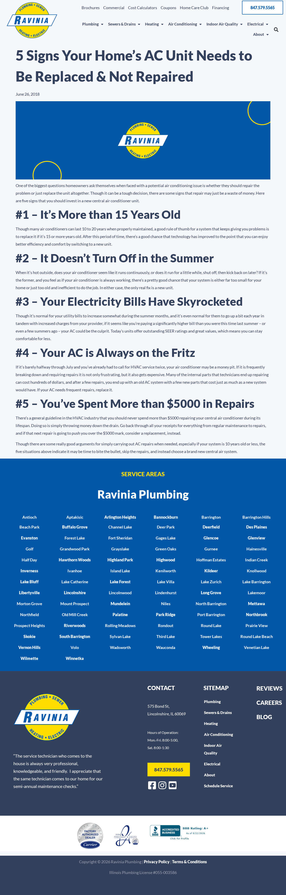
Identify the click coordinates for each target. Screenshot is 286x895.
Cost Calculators (142, 7)
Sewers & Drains (122, 24)
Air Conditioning (182, 24)
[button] (276, 30)
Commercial (113, 7)
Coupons (168, 7)
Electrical (255, 24)
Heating (152, 24)
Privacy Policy (157, 861)
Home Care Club (194, 7)
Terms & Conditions (189, 861)
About (258, 34)
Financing (220, 7)
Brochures (91, 7)
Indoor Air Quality (222, 24)
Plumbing (90, 24)
